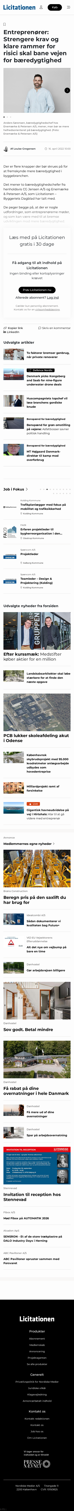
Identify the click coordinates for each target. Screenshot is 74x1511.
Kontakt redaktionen (37, 1418)
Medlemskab (37, 1345)
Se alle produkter (37, 1364)
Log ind (53, 298)
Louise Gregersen (25, 148)
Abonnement (37, 1338)
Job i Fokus (13, 489)
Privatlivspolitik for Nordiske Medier (37, 1381)
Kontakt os (37, 1425)
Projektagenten (37, 1357)
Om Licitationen (37, 1437)
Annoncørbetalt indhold (37, 1400)
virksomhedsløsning (47, 309)
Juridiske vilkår (37, 1388)
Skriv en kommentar (56, 328)
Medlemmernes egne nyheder (27, 844)
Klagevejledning (37, 1394)
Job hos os (37, 1431)
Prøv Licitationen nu (37, 290)
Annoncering (37, 1351)
